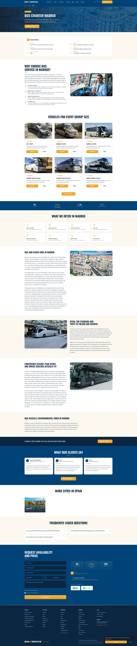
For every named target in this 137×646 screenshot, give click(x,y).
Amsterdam (45, 620)
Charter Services (28, 612)
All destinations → (65, 632)
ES (99, 2)
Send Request (45, 597)
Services (49, 2)
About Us (81, 612)
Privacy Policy (35, 592)
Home (26, 5)
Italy (62, 616)
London (44, 612)
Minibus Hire (27, 614)
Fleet (55, 2)
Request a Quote (107, 2)
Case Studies (82, 614)
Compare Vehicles (29, 626)
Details (44, 151)
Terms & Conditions (101, 612)
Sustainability (82, 622)
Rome (44, 616)
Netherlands (63, 620)
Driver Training (82, 620)
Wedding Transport (29, 620)
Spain (29, 5)
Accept (116, 642)
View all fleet (68, 193)
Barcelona (45, 618)
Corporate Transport (29, 616)
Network (61, 2)
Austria (62, 622)
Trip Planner (81, 630)
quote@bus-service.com (81, 573)
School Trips (27, 622)
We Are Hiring (82, 632)
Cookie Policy (100, 616)
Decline (130, 642)
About (77, 2)
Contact (82, 2)
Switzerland (63, 624)
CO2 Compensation (83, 624)
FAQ (79, 628)
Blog (73, 2)
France (62, 614)
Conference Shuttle (29, 618)
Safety (80, 618)
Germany (63, 612)
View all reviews (68, 478)
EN (94, 2)
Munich (44, 626)
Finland (62, 628)
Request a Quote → (32, 26)
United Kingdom (64, 630)
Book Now (32, 151)
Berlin (44, 624)
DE (97, 2)
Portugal (62, 626)
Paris (44, 614)
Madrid (44, 622)
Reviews (68, 2)
